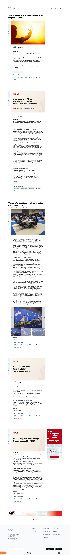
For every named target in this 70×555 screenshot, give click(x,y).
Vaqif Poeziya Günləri (20, 493)
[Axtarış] (45, 8)
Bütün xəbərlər (20, 48)
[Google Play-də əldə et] (58, 549)
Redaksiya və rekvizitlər (46, 531)
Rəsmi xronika (34, 531)
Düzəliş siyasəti (45, 536)
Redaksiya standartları (46, 534)
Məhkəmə (15, 183)
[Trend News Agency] (11, 529)
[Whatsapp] (9, 549)
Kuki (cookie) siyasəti (56, 534)
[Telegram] (18, 549)
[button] (9, 22)
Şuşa (14, 493)
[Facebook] (11, 549)
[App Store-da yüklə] (50, 549)
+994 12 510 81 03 (11, 540)
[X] (14, 549)
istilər (22, 71)
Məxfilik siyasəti (55, 531)
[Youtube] (16, 549)
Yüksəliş (15, 339)
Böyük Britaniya (16, 71)
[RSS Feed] (23, 549)
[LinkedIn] (20, 549)
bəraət (20, 410)
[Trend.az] (11, 8)
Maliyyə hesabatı (45, 537)
